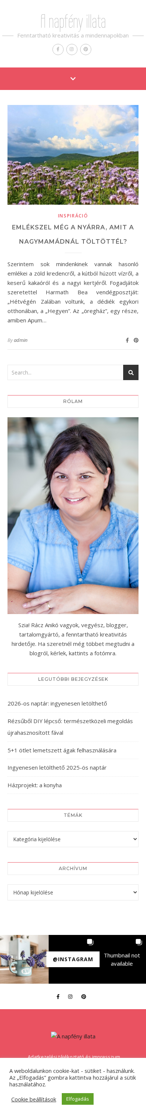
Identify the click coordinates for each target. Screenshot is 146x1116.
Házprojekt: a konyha (34, 785)
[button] (24, 959)
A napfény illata (73, 21)
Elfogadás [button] (77, 1098)
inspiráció (73, 216)
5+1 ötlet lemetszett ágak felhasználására (61, 750)
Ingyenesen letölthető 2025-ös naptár (57, 767)
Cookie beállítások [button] (33, 1099)
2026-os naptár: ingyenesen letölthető (57, 703)
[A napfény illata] (73, 1036)
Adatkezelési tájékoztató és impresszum (74, 1056)
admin (20, 340)
